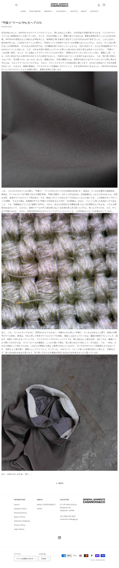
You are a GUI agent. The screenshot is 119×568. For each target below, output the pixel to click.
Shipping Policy (20, 513)
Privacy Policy (19, 525)
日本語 (43, 559)
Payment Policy (20, 509)
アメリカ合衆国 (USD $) (24, 559)
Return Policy (19, 517)
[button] (16, 5)
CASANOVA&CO (100, 560)
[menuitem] (23, 11)
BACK (60, 483)
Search (17, 504)
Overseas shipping (22, 521)
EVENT (39, 509)
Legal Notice (19, 529)
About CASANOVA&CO (46, 504)
